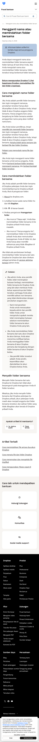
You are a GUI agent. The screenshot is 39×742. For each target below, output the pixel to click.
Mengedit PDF (8, 635)
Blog (5, 658)
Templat (6, 595)
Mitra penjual (8, 686)
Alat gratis (7, 599)
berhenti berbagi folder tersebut (20, 163)
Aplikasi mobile (9, 569)
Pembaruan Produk (26, 599)
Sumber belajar (25, 640)
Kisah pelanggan (9, 665)
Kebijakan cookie (26, 623)
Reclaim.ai (23, 591)
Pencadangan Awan (10, 631)
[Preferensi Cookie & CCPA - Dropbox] (19, 729)
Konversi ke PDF (9, 645)
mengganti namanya (10, 166)
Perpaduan (7, 573)
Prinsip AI (23, 633)
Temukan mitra (8, 693)
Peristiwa (6, 661)
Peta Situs (23, 636)
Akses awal (7, 588)
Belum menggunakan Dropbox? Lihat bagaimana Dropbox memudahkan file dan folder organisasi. (18, 83)
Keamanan (7, 584)
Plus (21, 566)
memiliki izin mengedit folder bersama (17, 129)
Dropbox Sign (25, 588)
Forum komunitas (9, 678)
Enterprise (23, 577)
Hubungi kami (25, 615)
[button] (4, 16)
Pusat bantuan (7, 9)
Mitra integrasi (8, 689)
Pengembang (8, 675)
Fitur (5, 577)
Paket (22, 595)
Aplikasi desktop (9, 566)
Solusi (5, 581)
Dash (21, 581)
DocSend (23, 584)
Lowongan (23, 661)
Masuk (7, 197)
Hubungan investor (27, 665)
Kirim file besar (8, 612)
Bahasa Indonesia (9, 713)
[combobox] (19, 16)
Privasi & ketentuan (27, 619)
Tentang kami (25, 658)
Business (23, 573)
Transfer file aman (9, 628)
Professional (24, 569)
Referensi (6, 682)
